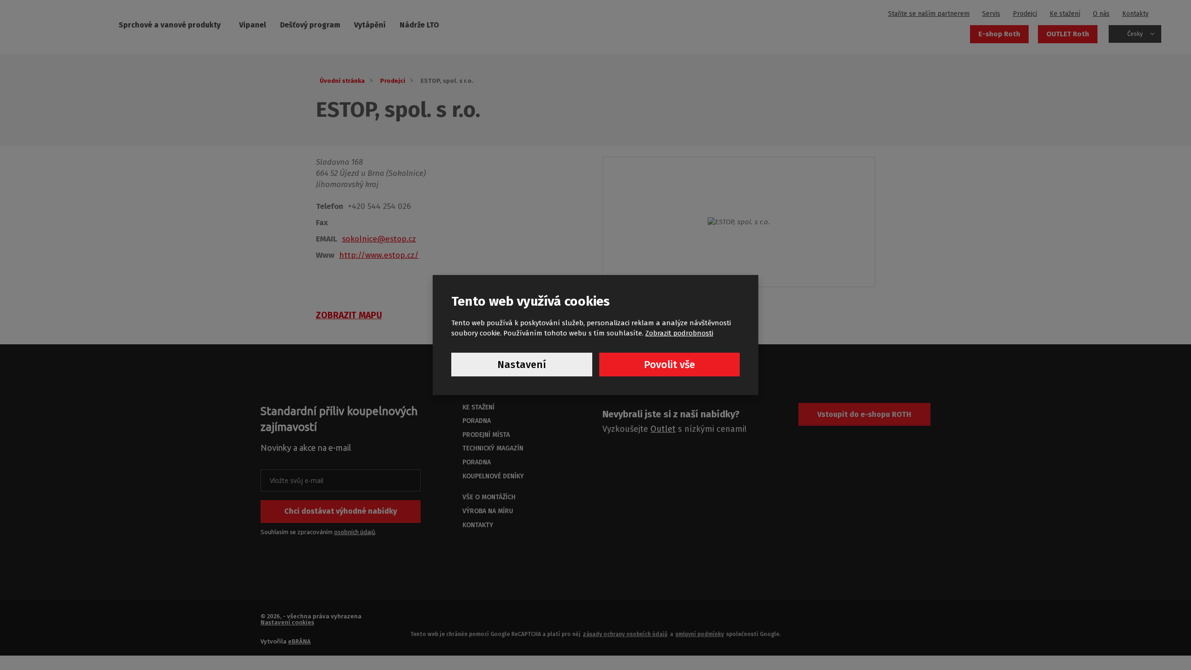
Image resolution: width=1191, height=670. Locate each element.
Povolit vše (669, 364)
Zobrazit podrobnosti (679, 333)
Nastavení (521, 364)
